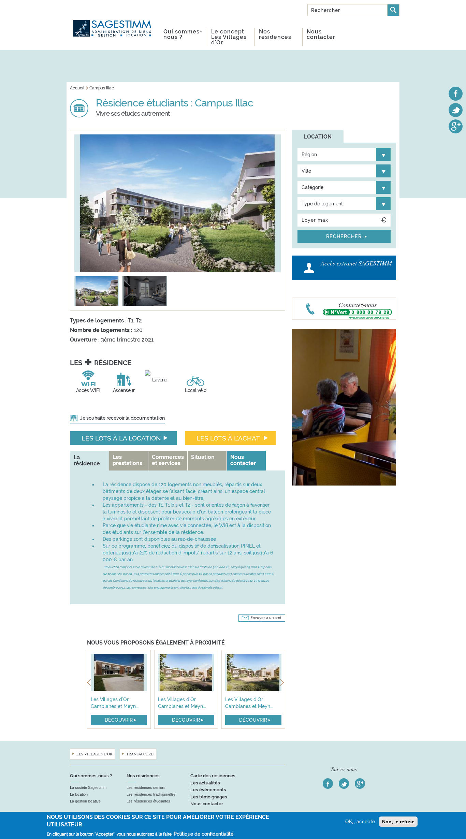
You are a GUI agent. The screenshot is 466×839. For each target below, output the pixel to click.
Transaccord (140, 753)
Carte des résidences (212, 775)
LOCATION (318, 136)
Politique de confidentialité (203, 834)
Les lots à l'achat (228, 438)
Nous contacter (321, 34)
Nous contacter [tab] (243, 460)
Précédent (89, 683)
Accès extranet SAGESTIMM (356, 263)
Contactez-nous (357, 305)
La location (79, 794)
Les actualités (205, 782)
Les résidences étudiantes (148, 801)
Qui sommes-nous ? (182, 34)
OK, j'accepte (360, 821)
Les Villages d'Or (94, 753)
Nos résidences (275, 34)
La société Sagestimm (88, 787)
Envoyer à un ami (265, 618)
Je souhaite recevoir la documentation (122, 418)
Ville (306, 171)
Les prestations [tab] (127, 460)
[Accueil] (112, 20)
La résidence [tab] (87, 460)
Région (309, 154)
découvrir (119, 720)
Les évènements (208, 789)
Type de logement (322, 203)
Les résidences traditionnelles (151, 794)
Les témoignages (208, 796)
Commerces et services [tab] (168, 460)
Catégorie (312, 187)
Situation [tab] (203, 457)
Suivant (282, 683)
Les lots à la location (121, 438)
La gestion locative (85, 801)
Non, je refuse (398, 821)
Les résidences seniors (146, 787)
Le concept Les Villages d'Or (229, 37)
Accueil (77, 88)
